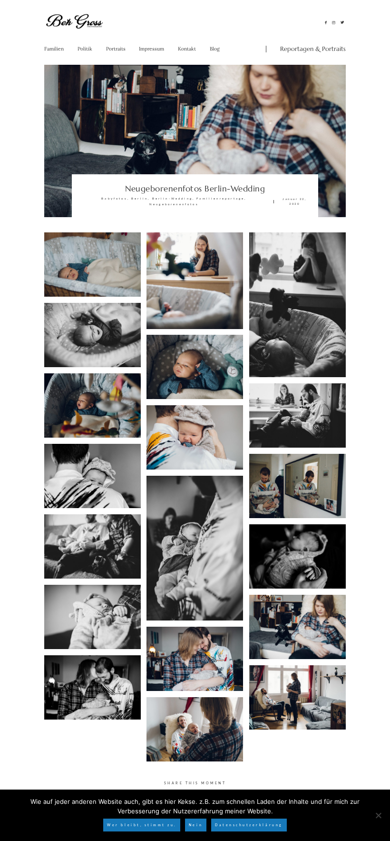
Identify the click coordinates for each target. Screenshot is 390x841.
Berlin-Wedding (172, 198)
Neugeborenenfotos (174, 204)
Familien (54, 49)
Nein (196, 825)
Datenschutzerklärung (249, 825)
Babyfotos (114, 198)
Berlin (139, 198)
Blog (215, 49)
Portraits (116, 49)
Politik (85, 49)
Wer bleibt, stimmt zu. (141, 825)
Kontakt (187, 49)
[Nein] (378, 815)
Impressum (151, 49)
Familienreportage (220, 198)
